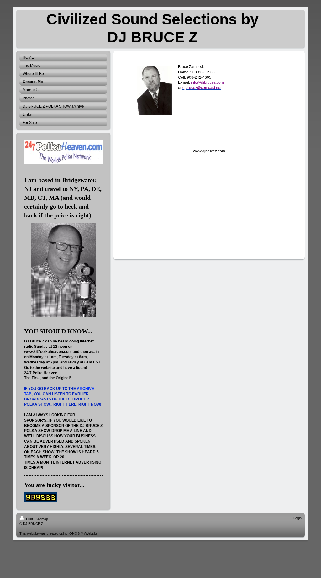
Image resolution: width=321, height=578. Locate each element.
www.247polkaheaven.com (48, 351)
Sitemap (42, 519)
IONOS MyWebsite (82, 533)
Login (297, 518)
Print (29, 519)
